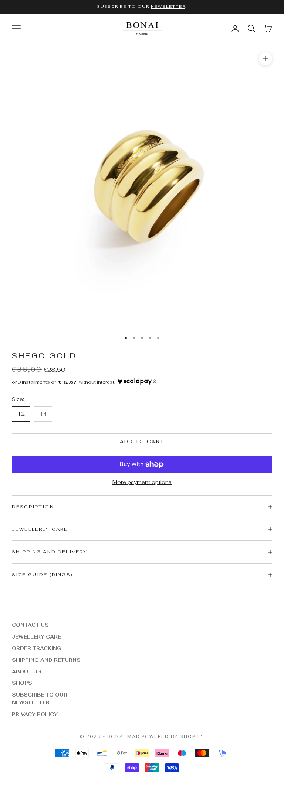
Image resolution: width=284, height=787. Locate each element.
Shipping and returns (46, 660)
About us (26, 672)
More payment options (142, 482)
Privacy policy (35, 714)
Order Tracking (36, 648)
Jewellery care (36, 637)
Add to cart (142, 442)
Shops (22, 683)
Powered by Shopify (173, 736)
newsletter (168, 6)
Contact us (30, 625)
